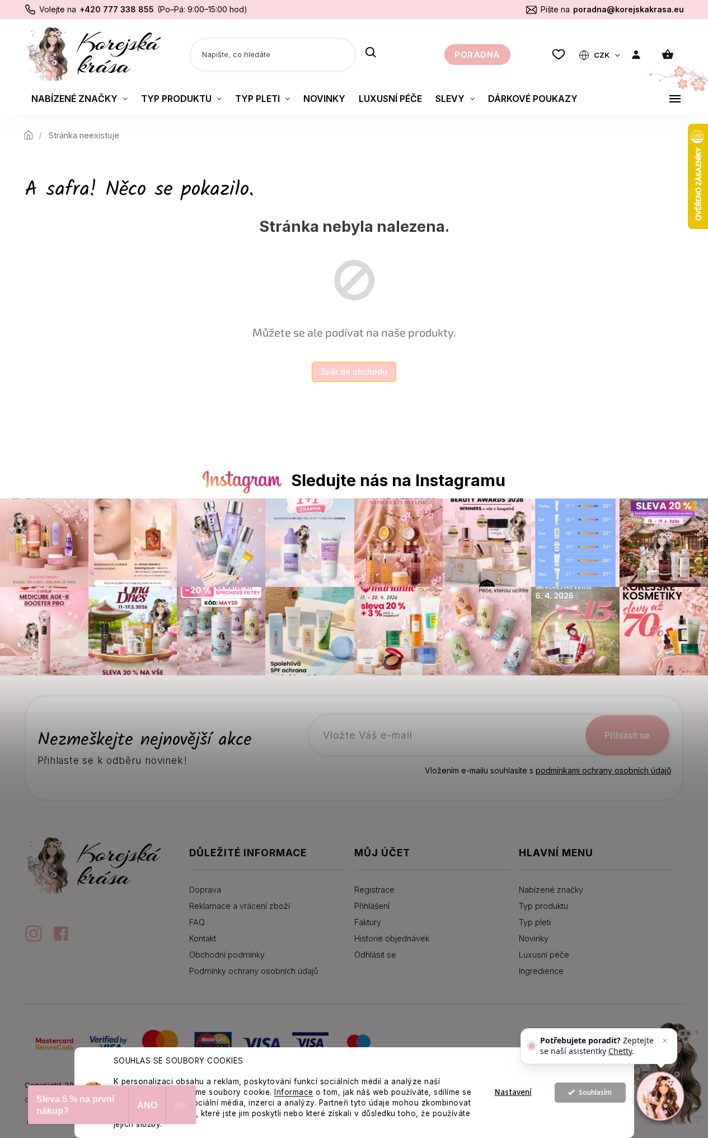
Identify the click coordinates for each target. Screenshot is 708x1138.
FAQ (197, 922)
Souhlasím (595, 1092)
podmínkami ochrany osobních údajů (603, 770)
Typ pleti (535, 922)
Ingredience (541, 971)
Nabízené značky (551, 889)
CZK (602, 54)
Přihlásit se (627, 735)
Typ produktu (543, 906)
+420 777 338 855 (116, 9)
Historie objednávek (391, 938)
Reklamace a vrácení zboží (239, 906)
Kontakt (202, 938)
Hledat (371, 53)
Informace (293, 1092)
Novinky (533, 938)
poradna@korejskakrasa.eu (628, 9)
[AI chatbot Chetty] (660, 1096)
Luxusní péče (544, 954)
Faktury (367, 922)
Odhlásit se (375, 954)
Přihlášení (372, 906)
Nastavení (513, 1092)
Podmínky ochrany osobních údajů (253, 971)
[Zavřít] (665, 1040)
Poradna (477, 54)
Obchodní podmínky (227, 954)
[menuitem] (79, 98)
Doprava (205, 889)
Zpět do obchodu (354, 371)
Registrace (374, 889)
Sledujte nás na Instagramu (398, 480)
